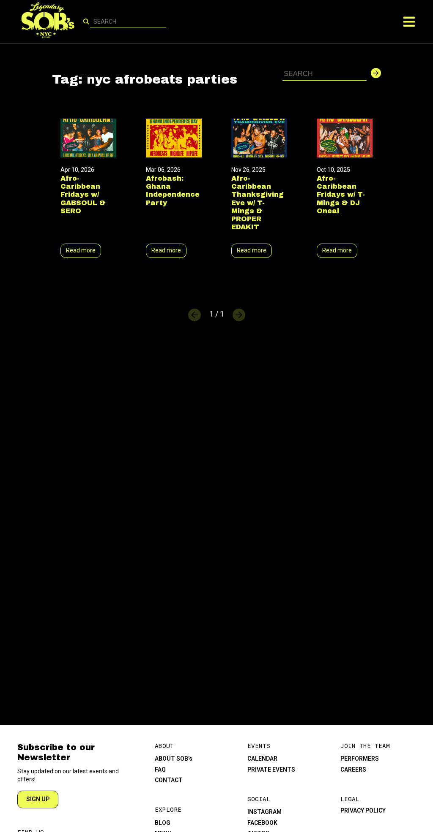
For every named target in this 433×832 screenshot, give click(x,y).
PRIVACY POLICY (363, 810)
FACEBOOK (262, 822)
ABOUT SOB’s (173, 758)
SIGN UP (37, 799)
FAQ (160, 769)
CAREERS (353, 769)
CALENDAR (262, 758)
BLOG (162, 822)
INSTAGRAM (264, 811)
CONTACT (169, 780)
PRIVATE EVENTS (271, 769)
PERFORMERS (359, 758)
